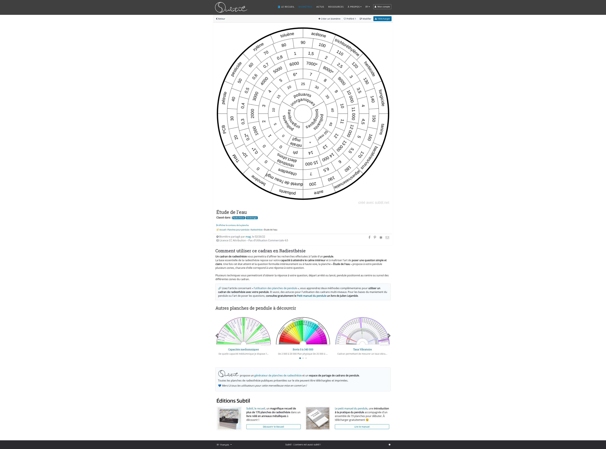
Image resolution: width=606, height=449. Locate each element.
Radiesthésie (238, 217)
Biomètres (305, 6)
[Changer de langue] (368, 7)
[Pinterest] (374, 237)
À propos (354, 6)
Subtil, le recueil (255, 408)
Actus (320, 6)
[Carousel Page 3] (306, 358)
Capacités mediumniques (243, 349)
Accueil (222, 229)
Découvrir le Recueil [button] (273, 426)
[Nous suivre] (390, 444)
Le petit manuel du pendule (351, 408)
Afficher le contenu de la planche (233, 225)
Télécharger (383, 18)
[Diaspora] (381, 237)
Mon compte (383, 6)
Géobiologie (251, 217)
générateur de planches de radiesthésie (278, 375)
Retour (221, 18)
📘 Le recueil (285, 6)
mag (248, 236)
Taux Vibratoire (362, 349)
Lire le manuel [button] (362, 426)
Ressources (336, 6)
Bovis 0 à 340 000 (303, 349)
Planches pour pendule (238, 229)
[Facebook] (369, 237)
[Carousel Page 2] (303, 358)
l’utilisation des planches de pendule (275, 288)
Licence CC (253, 240)
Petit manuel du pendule (311, 295)
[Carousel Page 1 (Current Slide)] (300, 358)
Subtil (288, 444)
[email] (387, 237)
